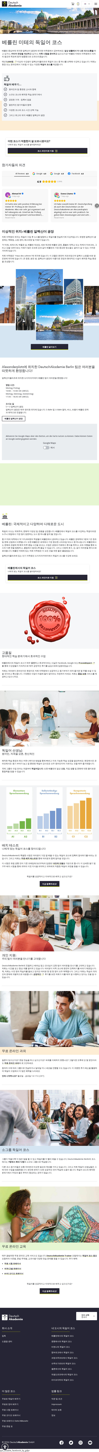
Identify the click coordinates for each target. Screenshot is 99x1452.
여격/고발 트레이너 (12, 1268)
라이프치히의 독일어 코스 (62, 1380)
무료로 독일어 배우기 (11, 1398)
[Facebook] (61, 1442)
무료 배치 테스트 (28, 858)
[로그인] (77, 4)
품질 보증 (82, 673)
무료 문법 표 (7, 1426)
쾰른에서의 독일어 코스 (61, 1369)
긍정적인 (37, 974)
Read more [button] (10, 217)
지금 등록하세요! (49, 884)
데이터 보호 (56, 1409)
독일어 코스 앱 (88, 1255)
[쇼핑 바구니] (73, 4)
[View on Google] (7, 194)
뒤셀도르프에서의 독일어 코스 (64, 1374)
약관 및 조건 (56, 1398)
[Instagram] (81, 1442)
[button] (2, 206)
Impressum (56, 1404)
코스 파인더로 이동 (46, 151)
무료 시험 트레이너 (12, 1263)
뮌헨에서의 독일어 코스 (61, 1341)
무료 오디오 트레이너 (11, 1415)
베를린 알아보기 (49, 347)
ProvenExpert (85, 663)
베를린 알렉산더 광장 (14, 418)
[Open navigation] (95, 4)
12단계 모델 (58, 863)
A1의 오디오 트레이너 (13, 1273)
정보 (53, 1415)
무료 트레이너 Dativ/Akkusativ (15, 1420)
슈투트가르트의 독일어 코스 (63, 1363)
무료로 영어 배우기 (10, 1404)
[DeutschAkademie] (12, 3)
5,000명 (10, 61)
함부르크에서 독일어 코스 (62, 1352)
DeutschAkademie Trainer (59, 1255)
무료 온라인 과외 (11, 1063)
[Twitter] (71, 1442)
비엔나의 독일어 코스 (60, 1347)
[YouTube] (90, 1442)
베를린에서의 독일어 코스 (62, 1335)
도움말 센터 (7, 1341)
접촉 (4, 1335)
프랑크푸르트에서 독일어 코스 (64, 1358)
